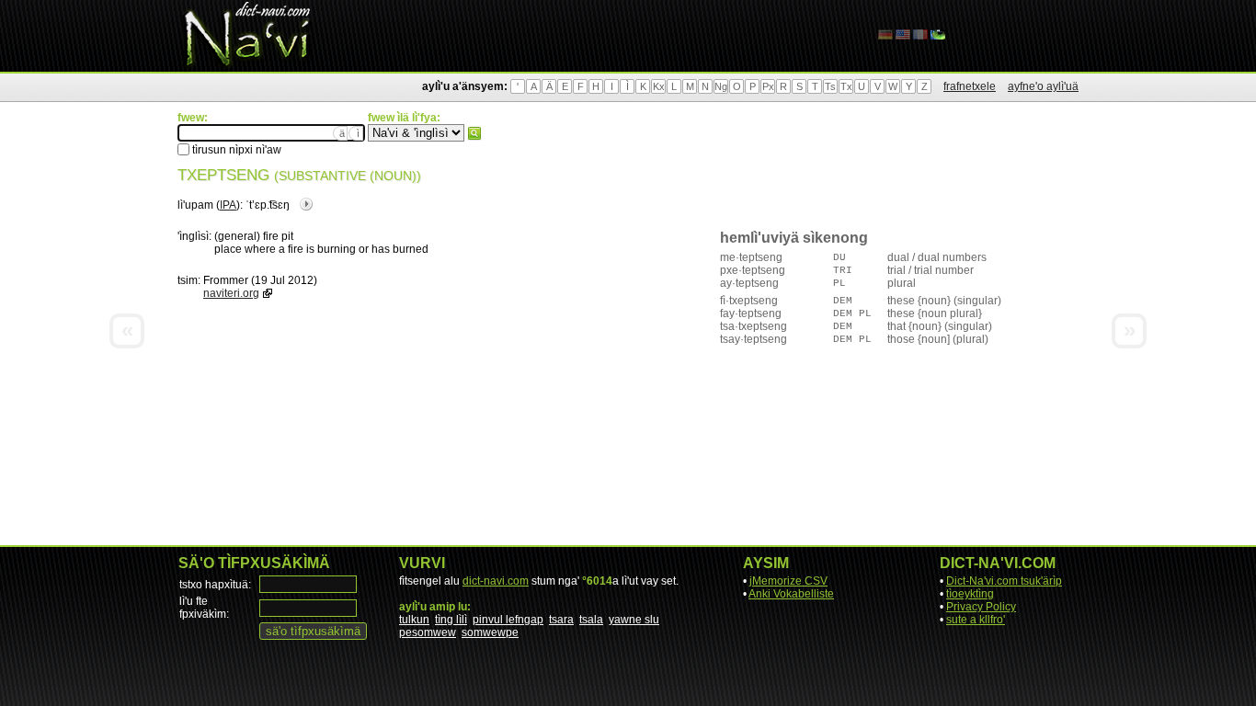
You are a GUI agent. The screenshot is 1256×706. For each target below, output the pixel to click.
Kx (659, 86)
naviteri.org (231, 293)
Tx (846, 86)
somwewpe (490, 632)
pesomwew (427, 632)
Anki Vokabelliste (791, 593)
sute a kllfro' (975, 619)
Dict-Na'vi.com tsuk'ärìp (1004, 581)
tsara (561, 619)
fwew (474, 133)
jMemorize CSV (788, 581)
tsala (591, 619)
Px (768, 86)
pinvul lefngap (508, 619)
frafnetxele (969, 86)
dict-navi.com (495, 581)
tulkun (414, 619)
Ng (720, 86)
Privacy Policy (981, 606)
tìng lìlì (451, 619)
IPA (228, 205)
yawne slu (634, 619)
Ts (830, 86)
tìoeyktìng (970, 593)
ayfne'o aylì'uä (1043, 86)
